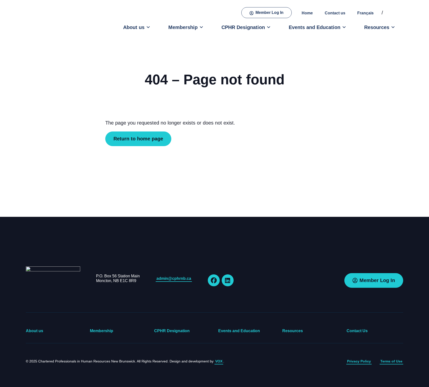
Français (365, 13)
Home (307, 13)
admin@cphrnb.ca (173, 278)
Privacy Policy (359, 361)
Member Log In (269, 12)
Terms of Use (391, 361)
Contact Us (357, 331)
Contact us (335, 13)
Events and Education (314, 27)
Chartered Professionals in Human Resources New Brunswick (52, 21)
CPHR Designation (243, 27)
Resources (376, 27)
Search (394, 13)
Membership (183, 27)
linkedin (228, 280)
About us (133, 27)
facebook (214, 280)
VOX (218, 361)
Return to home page (138, 138)
